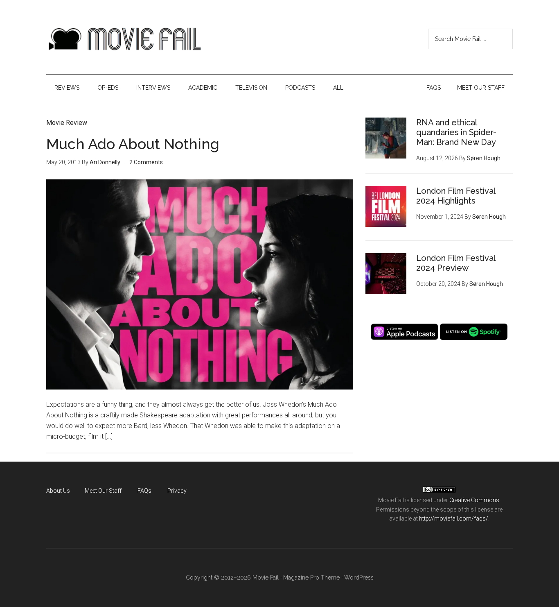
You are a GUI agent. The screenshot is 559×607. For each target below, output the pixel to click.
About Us (58, 490)
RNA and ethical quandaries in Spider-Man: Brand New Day (456, 132)
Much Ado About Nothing (132, 143)
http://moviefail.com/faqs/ (453, 518)
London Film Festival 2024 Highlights (455, 196)
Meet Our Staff (103, 490)
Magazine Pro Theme (311, 577)
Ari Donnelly (105, 162)
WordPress (359, 577)
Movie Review (66, 123)
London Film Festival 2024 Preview (455, 263)
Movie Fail (124, 38)
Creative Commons (474, 500)
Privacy (177, 490)
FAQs (144, 490)
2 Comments (146, 162)
